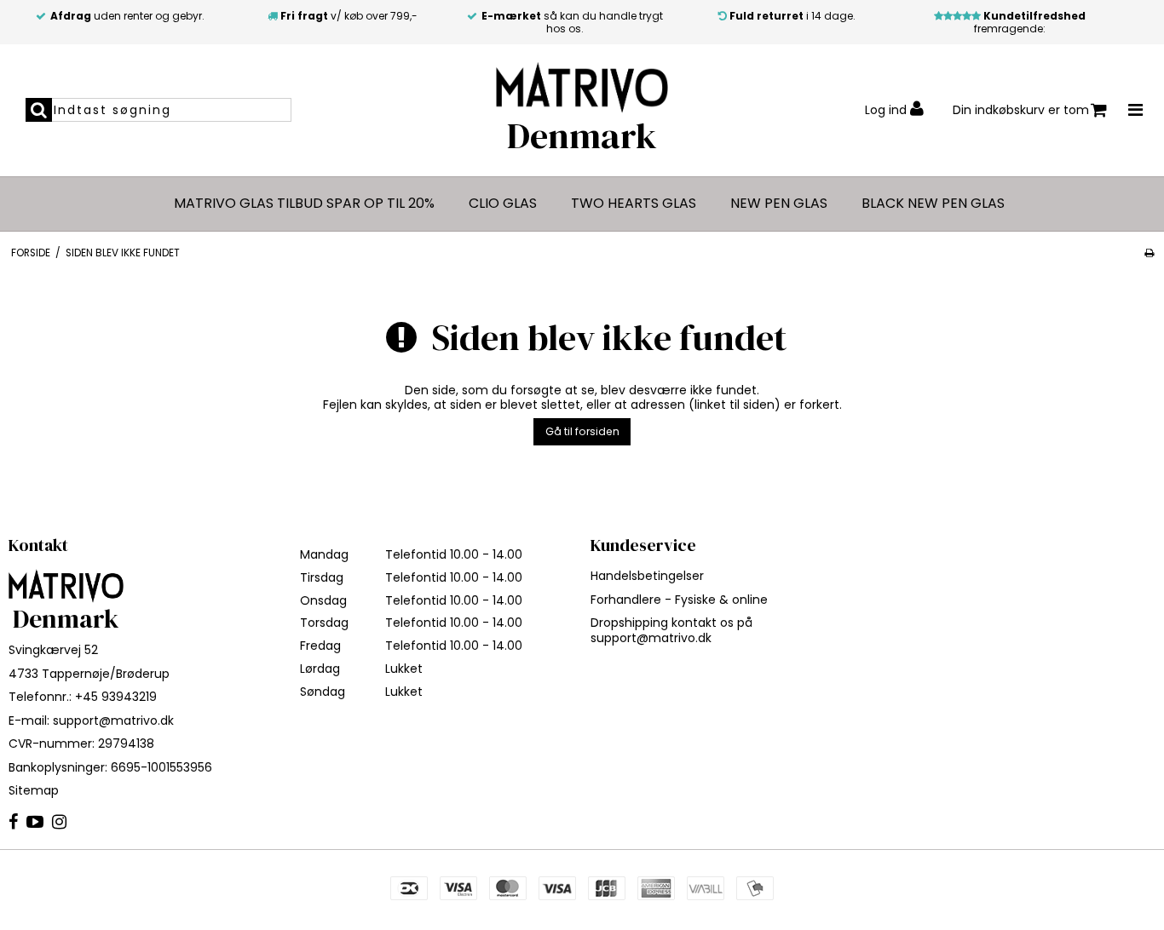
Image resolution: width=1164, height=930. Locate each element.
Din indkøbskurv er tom (1021, 109)
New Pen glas (778, 203)
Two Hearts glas (633, 203)
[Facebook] (13, 822)
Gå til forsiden (582, 431)
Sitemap (34, 790)
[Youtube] (34, 822)
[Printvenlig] (1149, 253)
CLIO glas (503, 203)
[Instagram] (59, 822)
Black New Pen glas (933, 203)
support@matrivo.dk (113, 720)
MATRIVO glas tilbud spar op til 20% (304, 203)
